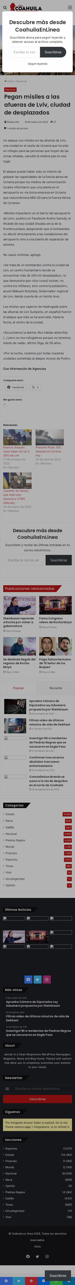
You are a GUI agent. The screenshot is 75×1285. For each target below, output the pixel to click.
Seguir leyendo (37, 63)
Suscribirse (53, 52)
